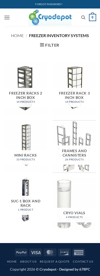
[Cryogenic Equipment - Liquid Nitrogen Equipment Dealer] (50, 17)
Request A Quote (55, 261)
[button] (7, 17)
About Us (28, 261)
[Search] (83, 17)
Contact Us (83, 261)
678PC (84, 269)
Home (17, 35)
